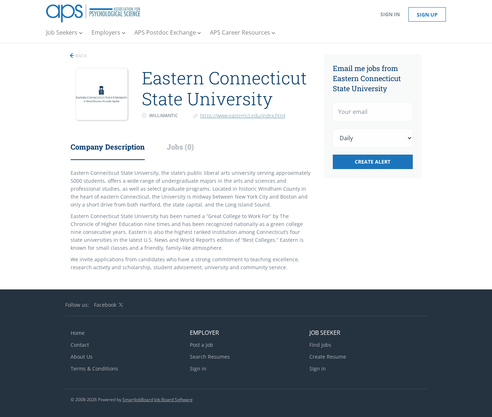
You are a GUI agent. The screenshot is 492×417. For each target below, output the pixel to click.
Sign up (427, 14)
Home (78, 332)
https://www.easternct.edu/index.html (242, 115)
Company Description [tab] (108, 146)
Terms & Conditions (94, 368)
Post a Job (201, 344)
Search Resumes (210, 356)
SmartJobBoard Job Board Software (157, 399)
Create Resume (327, 356)
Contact (80, 344)
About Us (82, 356)
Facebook (105, 304)
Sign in (390, 14)
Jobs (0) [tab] (180, 146)
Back (80, 56)
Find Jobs (320, 344)
